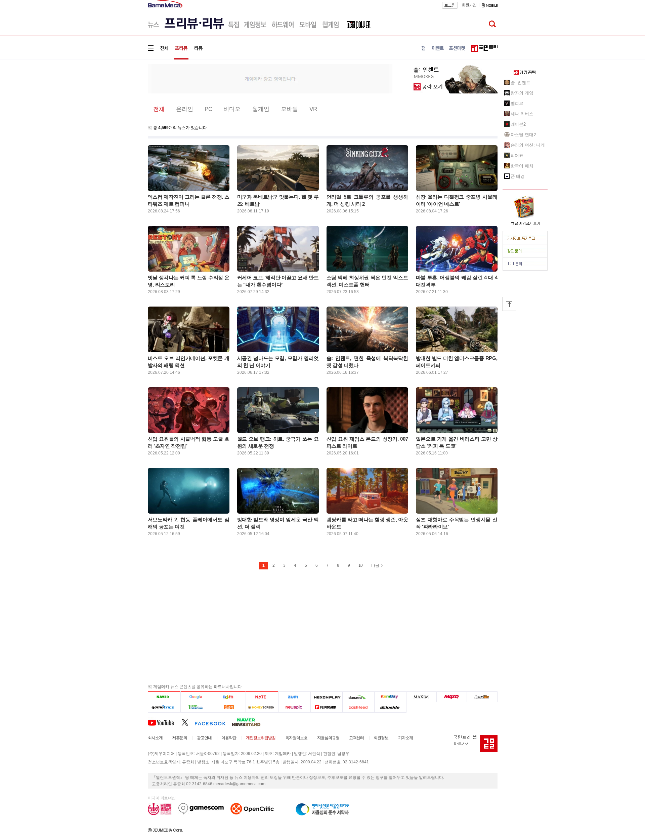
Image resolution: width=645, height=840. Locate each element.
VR (313, 109)
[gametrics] (164, 707)
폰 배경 (518, 176)
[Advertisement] (119, 104)
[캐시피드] (358, 707)
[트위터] (188, 722)
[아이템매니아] (196, 707)
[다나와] (358, 697)
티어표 (517, 155)
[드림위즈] (482, 697)
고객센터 (356, 737)
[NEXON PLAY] (326, 697)
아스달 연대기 (524, 134)
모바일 (289, 109)
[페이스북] (213, 722)
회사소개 (155, 737)
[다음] (229, 697)
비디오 (232, 109)
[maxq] (452, 697)
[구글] (196, 697)
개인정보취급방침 (260, 737)
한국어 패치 (522, 165)
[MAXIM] (421, 697)
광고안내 (204, 737)
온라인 (184, 109)
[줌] (294, 697)
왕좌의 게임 (522, 92)
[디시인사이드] (390, 707)
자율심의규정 (328, 737)
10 (360, 565)
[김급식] (229, 707)
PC (208, 109)
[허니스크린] (262, 707)
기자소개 (405, 737)
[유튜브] (164, 722)
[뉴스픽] (294, 707)
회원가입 (469, 5)
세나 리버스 (522, 113)
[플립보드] (326, 707)
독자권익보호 (296, 737)
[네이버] (164, 697)
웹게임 (260, 109)
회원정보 (381, 737)
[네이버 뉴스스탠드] (249, 722)
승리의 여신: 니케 (528, 145)
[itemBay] (390, 697)
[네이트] (262, 697)
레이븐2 (518, 124)
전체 (159, 109)
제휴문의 (179, 737)
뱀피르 (517, 103)
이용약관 (228, 737)
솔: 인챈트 (520, 82)
